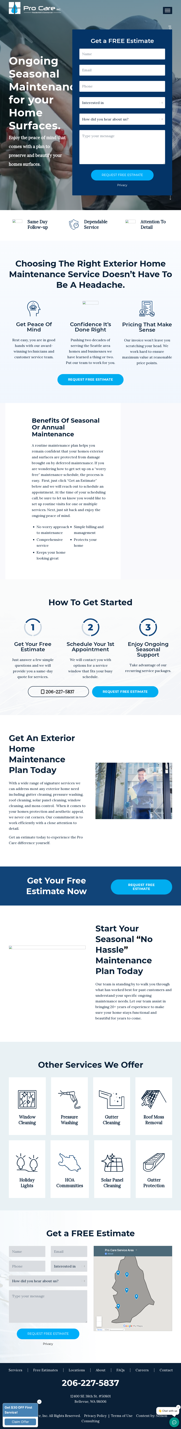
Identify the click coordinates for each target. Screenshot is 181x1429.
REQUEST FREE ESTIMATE (122, 175)
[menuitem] (15, 1370)
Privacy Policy (95, 1416)
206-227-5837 (90, 1383)
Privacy (122, 185)
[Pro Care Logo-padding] (35, 10)
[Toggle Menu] (167, 10)
